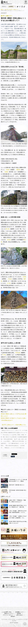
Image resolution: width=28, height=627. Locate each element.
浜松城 (8, 239)
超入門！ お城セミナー (14, 9)
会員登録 (11, 6)
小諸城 (24, 276)
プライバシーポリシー (8, 615)
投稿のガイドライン (9, 613)
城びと (2, 9)
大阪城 (7, 169)
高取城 (18, 169)
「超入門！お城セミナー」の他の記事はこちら (13, 424)
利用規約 (19, 613)
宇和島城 (17, 352)
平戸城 (4, 354)
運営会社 (13, 616)
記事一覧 (6, 9)
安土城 (7, 229)
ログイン (4, 6)
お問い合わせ (19, 615)
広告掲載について (19, 612)
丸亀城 (6, 172)
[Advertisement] (14, 469)
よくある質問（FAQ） (7, 612)
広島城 (10, 279)
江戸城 (8, 283)
